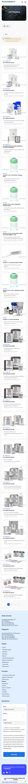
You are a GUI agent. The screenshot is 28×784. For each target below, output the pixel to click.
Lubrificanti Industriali (8, 675)
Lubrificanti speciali (8, 658)
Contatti (4, 651)
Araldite (4, 692)
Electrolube (5, 694)
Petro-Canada (6, 687)
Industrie (4, 654)
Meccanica (5, 666)
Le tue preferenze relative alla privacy (15, 779)
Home (4, 647)
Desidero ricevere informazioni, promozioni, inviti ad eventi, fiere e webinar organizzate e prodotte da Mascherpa (13, 729)
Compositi (5, 664)
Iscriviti (14, 754)
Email (5, 720)
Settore (5, 713)
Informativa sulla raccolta (9, 782)
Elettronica (5, 662)
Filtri (6, 34)
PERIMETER (7, 768)
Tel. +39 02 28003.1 (8, 622)
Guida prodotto (6, 649)
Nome (4, 706)
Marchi (4, 656)
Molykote (5, 683)
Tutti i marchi (5, 696)
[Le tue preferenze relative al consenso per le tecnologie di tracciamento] (25, 781)
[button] (25, 2)
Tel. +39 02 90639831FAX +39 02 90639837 (8, 636)
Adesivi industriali (7, 660)
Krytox (4, 685)
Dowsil (4, 689)
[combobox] (14, 716)
